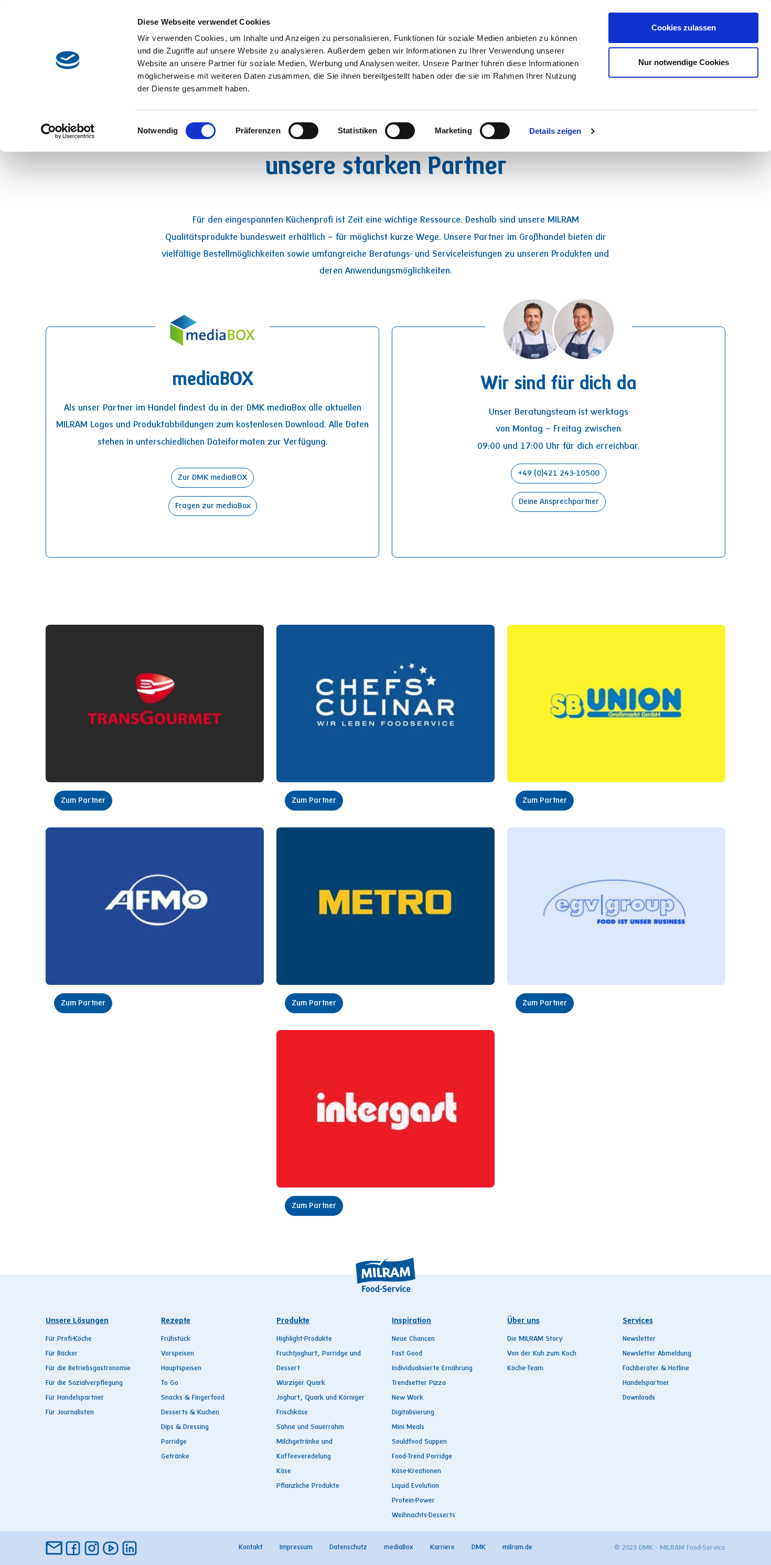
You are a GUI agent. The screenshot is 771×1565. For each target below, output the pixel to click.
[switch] (303, 130)
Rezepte (175, 1321)
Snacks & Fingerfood (192, 1398)
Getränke (175, 1457)
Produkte (292, 1321)
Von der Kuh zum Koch (541, 1354)
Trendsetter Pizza (419, 1383)
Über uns (523, 1321)
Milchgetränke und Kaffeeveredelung (304, 1449)
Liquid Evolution (415, 1486)
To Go (169, 1383)
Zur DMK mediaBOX (212, 478)
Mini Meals (408, 1427)
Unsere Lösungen (77, 1321)
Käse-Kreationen (416, 1471)
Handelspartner (646, 1383)
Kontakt (251, 1547)
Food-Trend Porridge (422, 1457)
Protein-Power (413, 1501)
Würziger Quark (300, 1383)
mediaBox (398, 1547)
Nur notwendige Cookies (683, 62)
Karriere (442, 1547)
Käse (283, 1471)
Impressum (296, 1547)
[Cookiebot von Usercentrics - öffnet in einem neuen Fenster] (68, 131)
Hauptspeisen (181, 1368)
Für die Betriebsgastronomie (88, 1368)
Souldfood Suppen (419, 1442)
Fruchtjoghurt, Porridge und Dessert (318, 1361)
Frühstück (175, 1339)
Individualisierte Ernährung (432, 1368)
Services (638, 1321)
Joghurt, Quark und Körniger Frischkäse (320, 1405)
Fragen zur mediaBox (212, 506)
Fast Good (407, 1354)
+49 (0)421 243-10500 (558, 473)
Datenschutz (348, 1547)
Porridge (174, 1442)
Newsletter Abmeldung (657, 1354)
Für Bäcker (62, 1354)
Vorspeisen (177, 1354)
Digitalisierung (413, 1412)
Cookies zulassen (683, 27)
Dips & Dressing (185, 1427)
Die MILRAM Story (535, 1339)
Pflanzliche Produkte (307, 1486)
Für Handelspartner (75, 1398)
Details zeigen (555, 131)
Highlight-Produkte (304, 1339)
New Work (407, 1398)
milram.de (517, 1547)
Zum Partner (83, 800)
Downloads (639, 1398)
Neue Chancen (413, 1339)
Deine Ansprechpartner (559, 502)
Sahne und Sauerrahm (310, 1427)
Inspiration (411, 1321)
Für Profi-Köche (69, 1339)
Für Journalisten (70, 1412)
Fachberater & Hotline (656, 1368)
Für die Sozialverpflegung (84, 1383)
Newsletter (639, 1339)
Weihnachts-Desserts (423, 1515)
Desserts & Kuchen (190, 1412)
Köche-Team (525, 1368)
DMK (479, 1547)
